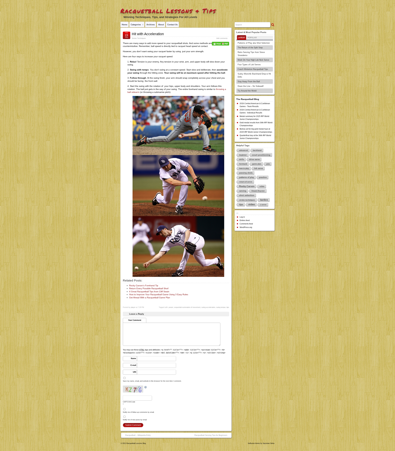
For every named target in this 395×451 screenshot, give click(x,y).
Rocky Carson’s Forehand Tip (143, 285)
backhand (257, 150)
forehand (243, 164)
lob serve (258, 168)
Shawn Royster (258, 191)
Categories (136, 24)
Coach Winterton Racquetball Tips (253, 69)
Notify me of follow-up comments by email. (138, 412)
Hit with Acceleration (148, 34)
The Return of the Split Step (250, 47)
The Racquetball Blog (247, 99)
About (161, 24)
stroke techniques (247, 200)
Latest (241, 38)
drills (241, 159)
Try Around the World (247, 91)
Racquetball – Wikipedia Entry (138, 435)
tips (228, 307)
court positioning (261, 155)
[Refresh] (145, 387)
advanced (243, 150)
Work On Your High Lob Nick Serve (253, 60)
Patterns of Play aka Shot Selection (254, 43)
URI (134, 372)
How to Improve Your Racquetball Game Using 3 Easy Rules (158, 294)
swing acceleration (208, 307)
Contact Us (172, 24)
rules (262, 186)
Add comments (222, 38)
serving (242, 191)
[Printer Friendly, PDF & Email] (220, 43)
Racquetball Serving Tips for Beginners (210, 435)
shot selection (246, 195)
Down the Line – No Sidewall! (251, 86)
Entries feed (245, 220)
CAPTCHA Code (129, 402)
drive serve (254, 159)
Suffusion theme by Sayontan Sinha (261, 443)
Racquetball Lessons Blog (136, 443)
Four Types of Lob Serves (249, 64)
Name (133, 358)
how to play (244, 168)
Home (124, 24)
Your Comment (134, 320)
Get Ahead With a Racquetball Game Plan (149, 297)
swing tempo (221, 307)
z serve (263, 205)
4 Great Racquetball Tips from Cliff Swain (149, 291)
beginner (243, 155)
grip (268, 164)
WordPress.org (246, 227)
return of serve (245, 182)
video (251, 204)
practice (263, 177)
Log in (242, 217)
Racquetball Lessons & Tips (168, 10)
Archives (150, 24)
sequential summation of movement (187, 307)
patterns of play (246, 177)
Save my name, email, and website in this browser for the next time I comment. (152, 381)
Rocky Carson (246, 186)
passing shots (246, 173)
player (133, 307)
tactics (264, 200)
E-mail (133, 365)
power (171, 307)
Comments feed (246, 224)
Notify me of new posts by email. (135, 420)
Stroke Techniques (139, 38)
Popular (252, 38)
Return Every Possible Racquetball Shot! (149, 288)
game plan (256, 164)
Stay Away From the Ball (249, 81)
